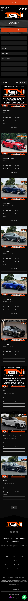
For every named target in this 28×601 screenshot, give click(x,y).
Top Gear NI (14, 15)
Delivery (21, 556)
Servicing (7, 556)
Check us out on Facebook (23, 9)
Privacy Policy (10, 568)
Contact (19, 568)
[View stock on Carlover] (20, 9)
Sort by (16, 82)
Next (14, 507)
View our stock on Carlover (11, 532)
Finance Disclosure (18, 564)
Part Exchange (17, 560)
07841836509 (4, 8)
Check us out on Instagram (26, 9)
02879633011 (5, 7)
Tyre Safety (7, 564)
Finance (8, 560)
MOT (14, 556)
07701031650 (4, 10)
